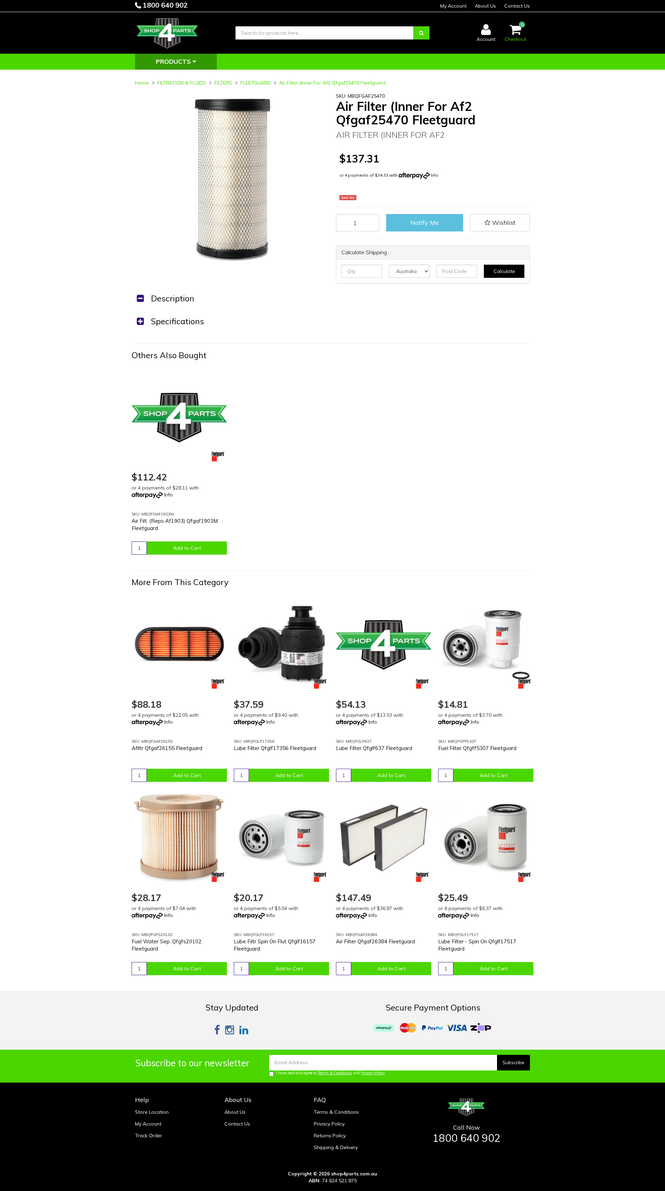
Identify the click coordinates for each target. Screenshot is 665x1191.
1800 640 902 (164, 5)
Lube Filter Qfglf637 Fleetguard (374, 748)
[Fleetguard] (218, 457)
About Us (485, 6)
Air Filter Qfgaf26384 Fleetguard (375, 941)
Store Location (152, 1112)
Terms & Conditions (335, 1072)
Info (434, 175)
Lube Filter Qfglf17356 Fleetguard (275, 748)
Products (174, 61)
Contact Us (517, 6)
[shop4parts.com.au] (167, 32)
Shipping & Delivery (336, 1147)
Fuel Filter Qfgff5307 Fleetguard (477, 748)
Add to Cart (187, 548)
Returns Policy (330, 1135)
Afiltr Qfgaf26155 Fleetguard (167, 748)
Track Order (148, 1135)
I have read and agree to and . (331, 1072)
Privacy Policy (373, 1072)
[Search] (421, 32)
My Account (453, 6)
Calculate (504, 271)
